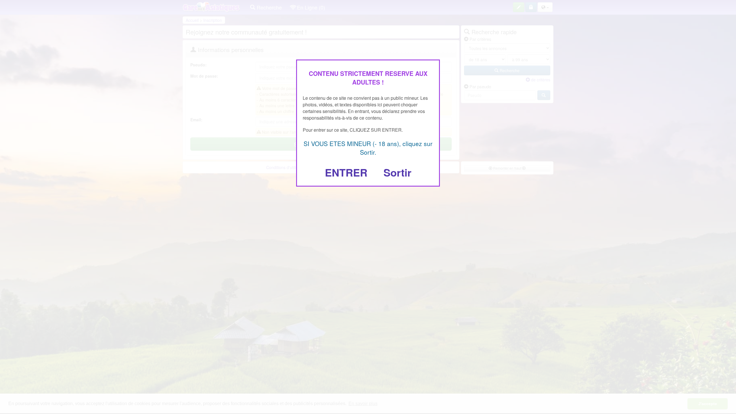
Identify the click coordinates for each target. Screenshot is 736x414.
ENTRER (346, 172)
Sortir (397, 172)
